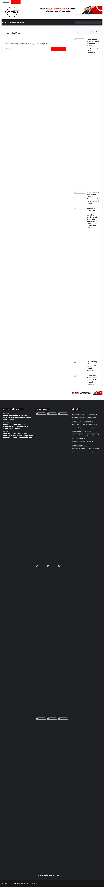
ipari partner (76, 424)
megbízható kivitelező (90, 424)
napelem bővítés (77, 435)
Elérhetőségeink (17, 22)
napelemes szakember (79, 448)
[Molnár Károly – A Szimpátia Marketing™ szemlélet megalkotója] (79, 364)
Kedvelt (78, 32)
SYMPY (75, 452)
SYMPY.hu (34, 883)
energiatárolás (93, 417)
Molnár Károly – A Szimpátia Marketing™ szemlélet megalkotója (92, 366)
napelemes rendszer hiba (80, 445)
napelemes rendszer (78, 438)
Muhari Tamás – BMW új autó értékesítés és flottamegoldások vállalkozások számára (93, 198)
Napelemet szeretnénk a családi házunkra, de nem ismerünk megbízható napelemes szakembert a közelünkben (92, 217)
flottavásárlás (88, 421)
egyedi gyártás (94, 414)
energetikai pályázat (78, 417)
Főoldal (5, 22)
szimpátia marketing (87, 452)
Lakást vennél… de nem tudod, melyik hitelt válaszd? (92, 379)
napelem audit (77, 431)
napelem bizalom (90, 431)
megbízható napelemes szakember (83, 428)
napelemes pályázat (92, 435)
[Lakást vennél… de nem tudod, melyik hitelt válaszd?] (79, 378)
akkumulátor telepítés (79, 414)
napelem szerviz (94, 448)
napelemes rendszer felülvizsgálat (82, 441)
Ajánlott (94, 32)
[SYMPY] (12, 12)
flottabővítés (76, 421)
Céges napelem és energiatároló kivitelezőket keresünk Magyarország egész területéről (93, 45)
